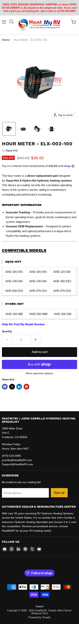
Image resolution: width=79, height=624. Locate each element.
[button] (9, 128)
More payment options (39, 373)
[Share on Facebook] (5, 387)
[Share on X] (12, 387)
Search (40, 606)
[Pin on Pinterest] (26, 387)
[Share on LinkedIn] (19, 387)
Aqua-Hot (11, 150)
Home (6, 39)
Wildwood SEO (39, 613)
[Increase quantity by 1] (35, 339)
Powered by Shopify (39, 617)
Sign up (59, 492)
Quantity (7, 331)
